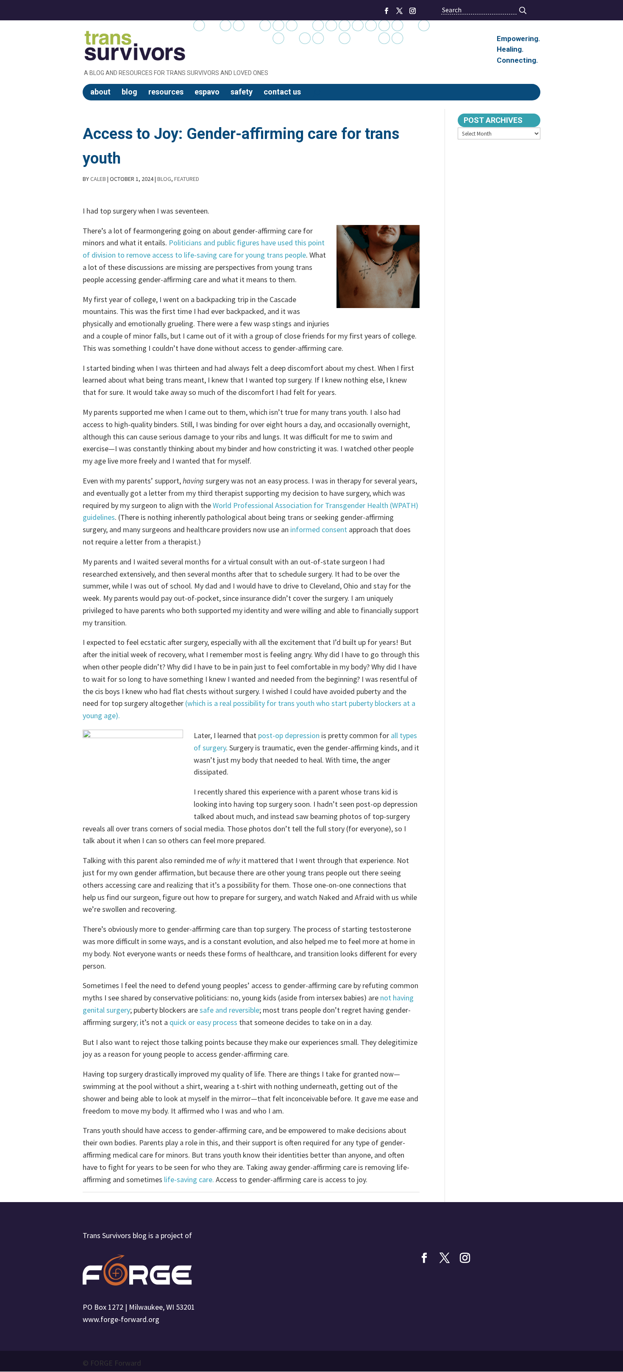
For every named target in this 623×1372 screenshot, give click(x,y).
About (100, 92)
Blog (129, 92)
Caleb (98, 179)
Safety (242, 92)
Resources (166, 92)
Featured (186, 179)
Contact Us (282, 92)
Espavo (207, 92)
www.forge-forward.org (121, 1319)
